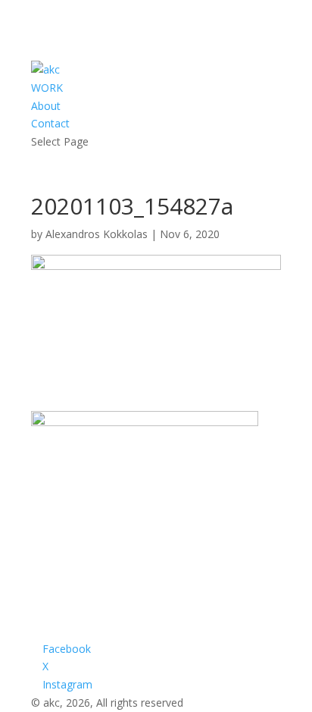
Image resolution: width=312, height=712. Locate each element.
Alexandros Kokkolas (96, 234)
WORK (47, 87)
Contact (50, 123)
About (46, 106)
